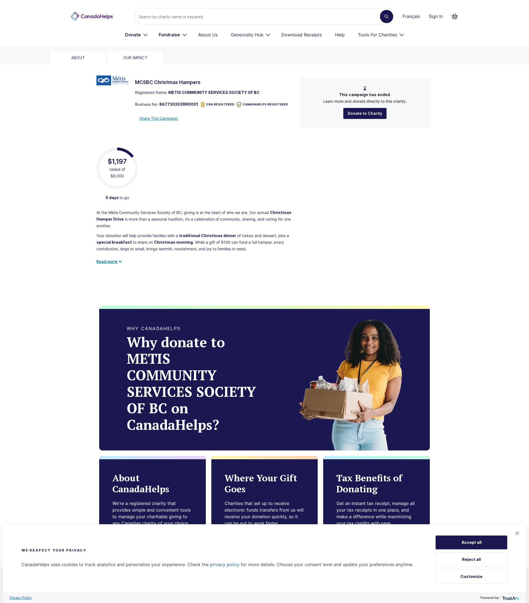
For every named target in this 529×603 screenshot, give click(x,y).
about (78, 57)
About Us (208, 34)
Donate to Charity (365, 113)
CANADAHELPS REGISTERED (265, 104)
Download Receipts (301, 34)
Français (411, 16)
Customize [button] (471, 576)
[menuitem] (136, 34)
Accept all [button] (471, 542)
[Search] (386, 16)
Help (340, 34)
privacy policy (224, 564)
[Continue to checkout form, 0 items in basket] (456, 16)
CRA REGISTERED (220, 104)
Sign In (436, 16)
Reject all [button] (471, 559)
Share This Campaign (158, 118)
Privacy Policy (21, 598)
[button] (517, 533)
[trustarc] (510, 597)
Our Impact (135, 57)
